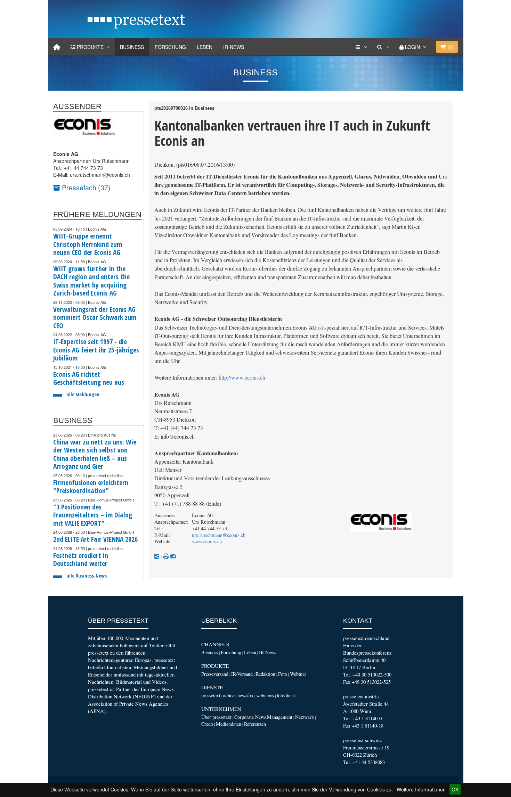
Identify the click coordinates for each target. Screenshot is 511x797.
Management (279, 717)
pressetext (210, 695)
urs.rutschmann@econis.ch (218, 535)
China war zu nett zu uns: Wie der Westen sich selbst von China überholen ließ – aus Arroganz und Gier (94, 454)
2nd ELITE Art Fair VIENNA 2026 (95, 539)
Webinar (298, 674)
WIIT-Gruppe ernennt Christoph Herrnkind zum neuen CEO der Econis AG (87, 244)
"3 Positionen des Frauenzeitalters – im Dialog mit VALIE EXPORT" (92, 515)
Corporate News (250, 717)
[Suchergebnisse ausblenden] (173, 556)
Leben (204, 46)
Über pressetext (216, 717)
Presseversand (214, 674)
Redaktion (265, 674)
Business (132, 46)
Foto (282, 674)
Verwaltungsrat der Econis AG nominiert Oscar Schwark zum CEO (94, 317)
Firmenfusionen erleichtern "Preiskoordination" (90, 487)
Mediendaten (228, 724)
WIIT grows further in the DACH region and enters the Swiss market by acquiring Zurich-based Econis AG (91, 281)
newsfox (245, 695)
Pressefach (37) (85, 187)
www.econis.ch (207, 541)
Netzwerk (304, 717)
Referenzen (255, 724)
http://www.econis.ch (242, 377)
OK (455, 789)
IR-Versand (242, 674)
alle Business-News (86, 575)
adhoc (229, 695)
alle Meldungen (82, 394)
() (450, 46)
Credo (207, 724)
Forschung (170, 46)
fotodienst (286, 695)
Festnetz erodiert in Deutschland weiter (80, 559)
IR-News (233, 46)
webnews (265, 695)
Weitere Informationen (421, 789)
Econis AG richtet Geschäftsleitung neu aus (88, 378)
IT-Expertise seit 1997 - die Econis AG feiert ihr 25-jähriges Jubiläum (96, 350)
